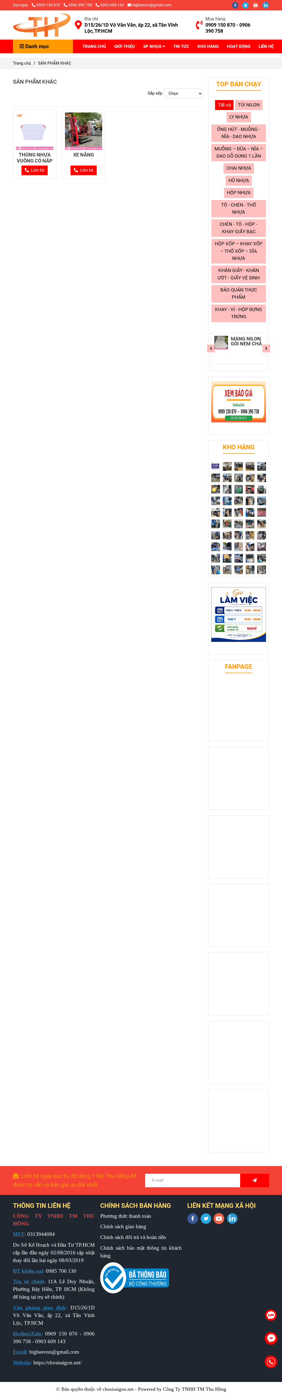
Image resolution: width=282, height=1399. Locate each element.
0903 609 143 (112, 5)
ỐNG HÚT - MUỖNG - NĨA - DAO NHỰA (238, 133)
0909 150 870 (48, 5)
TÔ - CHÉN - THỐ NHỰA (238, 208)
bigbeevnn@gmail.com (151, 5)
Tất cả (224, 105)
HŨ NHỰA (239, 180)
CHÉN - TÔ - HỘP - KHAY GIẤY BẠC (238, 228)
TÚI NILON (249, 105)
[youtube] (257, 5)
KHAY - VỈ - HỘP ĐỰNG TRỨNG (238, 313)
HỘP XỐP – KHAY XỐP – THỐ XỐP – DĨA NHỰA (238, 251)
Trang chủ (22, 63)
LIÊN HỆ (266, 46)
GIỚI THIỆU (124, 46)
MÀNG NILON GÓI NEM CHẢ (246, 341)
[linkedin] (267, 5)
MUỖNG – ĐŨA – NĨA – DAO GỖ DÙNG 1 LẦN (239, 152)
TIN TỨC (181, 46)
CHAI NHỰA (238, 168)
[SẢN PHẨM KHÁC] (42, 25)
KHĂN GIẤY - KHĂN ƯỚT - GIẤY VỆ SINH (239, 274)
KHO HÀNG (208, 46)
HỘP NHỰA (239, 192)
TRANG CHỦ (94, 46)
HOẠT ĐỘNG (238, 46)
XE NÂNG (83, 155)
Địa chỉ (91, 18)
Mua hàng (215, 18)
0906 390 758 (80, 5)
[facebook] (237, 5)
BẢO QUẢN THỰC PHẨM (238, 293)
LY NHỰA (238, 117)
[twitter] (247, 5)
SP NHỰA (152, 46)
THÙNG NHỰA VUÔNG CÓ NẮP (35, 158)
